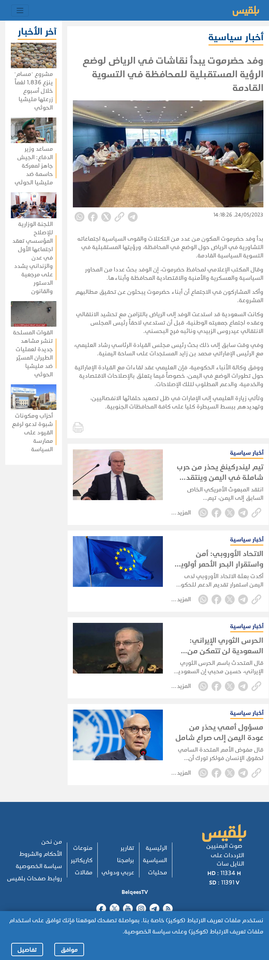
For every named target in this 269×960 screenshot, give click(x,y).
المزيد (184, 513)
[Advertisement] (31, 570)
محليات (157, 872)
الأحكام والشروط (40, 854)
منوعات (82, 848)
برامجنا (125, 860)
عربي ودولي (118, 872)
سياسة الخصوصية (39, 866)
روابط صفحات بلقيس (34, 878)
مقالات (83, 872)
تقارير (127, 848)
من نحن (51, 842)
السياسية (155, 860)
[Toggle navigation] (20, 10)
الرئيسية (156, 848)
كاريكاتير (81, 860)
